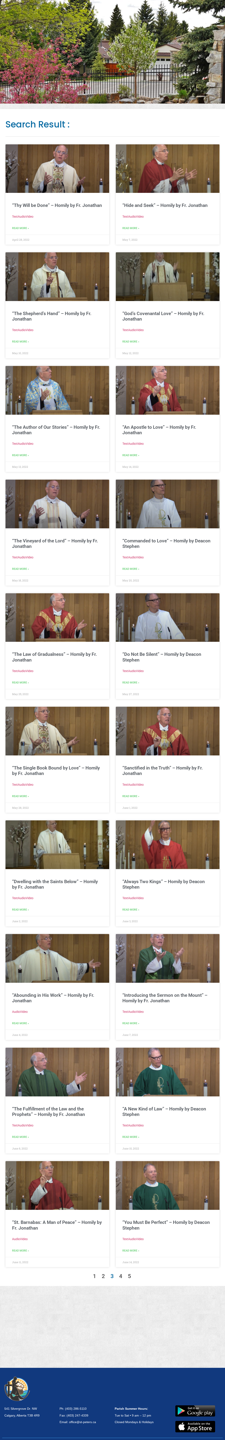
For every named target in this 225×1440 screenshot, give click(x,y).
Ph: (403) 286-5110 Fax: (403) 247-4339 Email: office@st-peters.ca (78, 1415)
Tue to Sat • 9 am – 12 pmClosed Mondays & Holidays (134, 1415)
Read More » (20, 228)
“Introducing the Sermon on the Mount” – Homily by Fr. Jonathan (164, 998)
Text (15, 216)
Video (29, 216)
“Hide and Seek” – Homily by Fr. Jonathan (165, 205)
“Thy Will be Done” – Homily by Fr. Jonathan (57, 205)
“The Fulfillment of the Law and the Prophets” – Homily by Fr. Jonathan (48, 1111)
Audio (22, 216)
